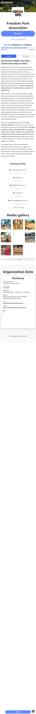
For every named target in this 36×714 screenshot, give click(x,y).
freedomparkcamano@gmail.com (13, 303)
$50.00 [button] (26, 200)
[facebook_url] (3, 312)
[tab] (8, 56)
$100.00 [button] (23, 185)
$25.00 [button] (25, 170)
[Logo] (7, 2)
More (19, 259)
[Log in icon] (33, 2)
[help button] (33, 711)
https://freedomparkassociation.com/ (14, 307)
